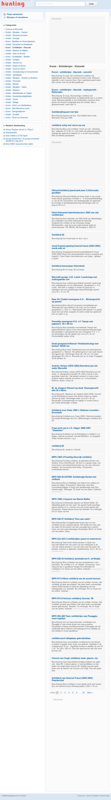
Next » (90, 693)
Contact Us (81, 796)
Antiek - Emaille (12, 114)
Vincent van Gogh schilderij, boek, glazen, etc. (75, 658)
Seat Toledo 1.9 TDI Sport (16, 136)
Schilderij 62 (58, 235)
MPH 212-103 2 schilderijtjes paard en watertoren (76, 539)
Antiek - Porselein (13, 81)
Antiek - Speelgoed (14, 75)
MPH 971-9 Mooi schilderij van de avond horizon (76, 578)
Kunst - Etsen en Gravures (17, 117)
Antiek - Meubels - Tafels (16, 87)
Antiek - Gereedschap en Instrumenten (22, 72)
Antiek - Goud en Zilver (15, 69)
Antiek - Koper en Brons (16, 66)
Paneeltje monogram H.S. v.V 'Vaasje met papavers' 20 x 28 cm (72, 322)
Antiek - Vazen (12, 99)
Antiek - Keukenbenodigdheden (19, 96)
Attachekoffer (11, 133)
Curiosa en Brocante (14, 29)
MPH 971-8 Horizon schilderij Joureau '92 (72, 598)
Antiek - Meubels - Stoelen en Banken (21, 78)
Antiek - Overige (12, 38)
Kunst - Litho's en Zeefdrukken (18, 105)
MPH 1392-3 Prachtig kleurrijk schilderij (71, 457)
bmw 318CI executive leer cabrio (19, 144)
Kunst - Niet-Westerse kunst (17, 108)
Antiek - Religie (12, 102)
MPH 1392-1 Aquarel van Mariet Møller (71, 499)
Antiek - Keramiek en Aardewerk (19, 44)
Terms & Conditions (92, 796)
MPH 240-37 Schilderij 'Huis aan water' (71, 519)
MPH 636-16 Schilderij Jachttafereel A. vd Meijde (76, 559)
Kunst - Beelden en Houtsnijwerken (20, 41)
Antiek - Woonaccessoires (17, 35)
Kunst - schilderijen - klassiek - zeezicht (72, 72)
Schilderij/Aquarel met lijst (65, 112)
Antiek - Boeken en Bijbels (17, 50)
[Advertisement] (77, 40)
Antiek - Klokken (13, 90)
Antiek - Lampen (12, 60)
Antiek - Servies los (14, 63)
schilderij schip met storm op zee (68, 125)
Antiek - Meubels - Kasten (16, 32)
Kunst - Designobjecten (15, 111)
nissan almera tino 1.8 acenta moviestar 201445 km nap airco (22, 140)
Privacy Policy (104, 796)
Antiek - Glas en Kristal (15, 53)
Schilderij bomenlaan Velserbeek (68, 266)
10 (83, 693)
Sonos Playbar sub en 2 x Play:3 (19, 129)
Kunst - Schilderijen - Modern (18, 57)
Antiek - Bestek (12, 84)
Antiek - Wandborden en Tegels (19, 93)
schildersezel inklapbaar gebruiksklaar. (71, 638)
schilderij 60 (58, 446)
